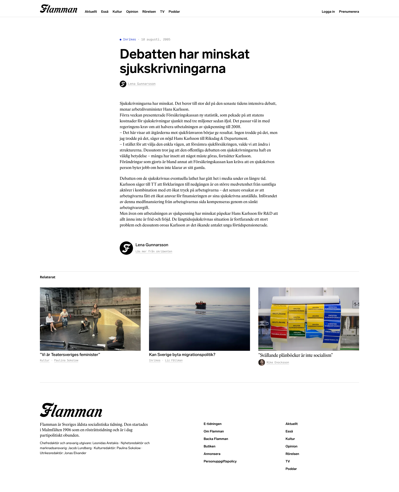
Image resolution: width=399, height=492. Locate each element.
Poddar (174, 12)
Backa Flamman (216, 439)
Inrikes (129, 39)
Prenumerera (349, 12)
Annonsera (212, 454)
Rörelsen (149, 12)
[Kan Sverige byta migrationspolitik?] (199, 319)
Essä (104, 12)
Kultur (117, 12)
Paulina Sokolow (66, 360)
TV (162, 12)
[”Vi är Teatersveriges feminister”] (90, 319)
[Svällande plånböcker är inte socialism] (308, 319)
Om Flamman (214, 431)
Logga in (328, 12)
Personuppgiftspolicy (220, 461)
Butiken (210, 446)
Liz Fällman (174, 360)
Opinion (132, 12)
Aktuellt (91, 12)
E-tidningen (213, 424)
